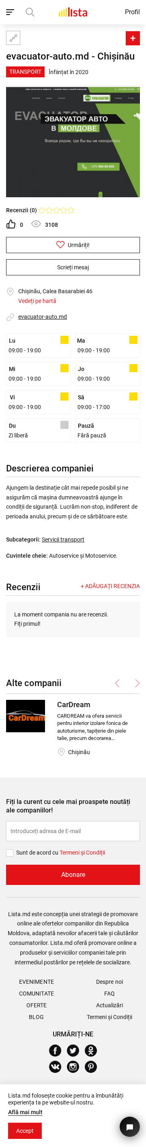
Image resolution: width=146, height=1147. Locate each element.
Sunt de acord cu (38, 852)
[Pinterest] (94, 1067)
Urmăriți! (78, 245)
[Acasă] (73, 12)
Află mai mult (25, 1112)
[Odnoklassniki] (94, 1051)
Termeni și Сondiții (82, 852)
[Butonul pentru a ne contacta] (130, 1127)
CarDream (73, 704)
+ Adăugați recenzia (110, 586)
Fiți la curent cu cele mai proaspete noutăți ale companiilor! (68, 806)
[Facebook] (58, 1051)
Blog (36, 1017)
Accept (25, 1131)
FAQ (109, 993)
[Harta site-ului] (13, 38)
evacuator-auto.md (42, 316)
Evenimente (36, 982)
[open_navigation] (11, 12)
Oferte (36, 1005)
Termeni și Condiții (109, 1017)
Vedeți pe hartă (37, 301)
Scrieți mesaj (73, 267)
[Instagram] (76, 1067)
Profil (132, 12)
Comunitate (36, 993)
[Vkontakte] (58, 1067)
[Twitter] (76, 1051)
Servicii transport (63, 539)
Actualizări (109, 1005)
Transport (25, 71)
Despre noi (109, 982)
